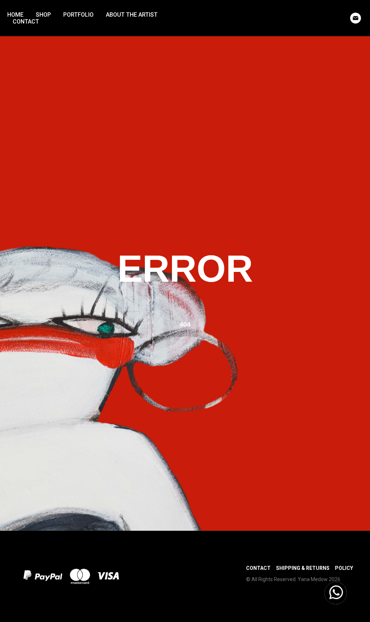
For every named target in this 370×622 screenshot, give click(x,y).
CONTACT (26, 21)
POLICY (344, 568)
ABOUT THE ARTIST (132, 14)
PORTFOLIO (78, 14)
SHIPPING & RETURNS (303, 568)
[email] (355, 18)
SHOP (43, 14)
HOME (15, 14)
